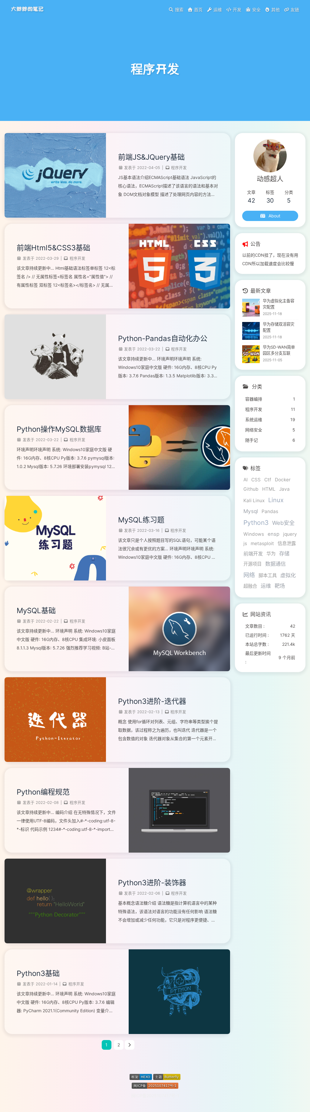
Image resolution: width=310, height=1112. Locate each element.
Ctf (267, 480)
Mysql (250, 511)
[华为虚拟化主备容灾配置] (251, 308)
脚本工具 (268, 575)
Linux (276, 500)
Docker (283, 480)
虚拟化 (288, 575)
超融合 (250, 586)
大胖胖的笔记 (27, 9)
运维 (266, 586)
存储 (284, 553)
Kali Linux (254, 500)
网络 (249, 575)
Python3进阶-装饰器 (152, 882)
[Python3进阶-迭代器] (55, 760)
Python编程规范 (43, 792)
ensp (273, 534)
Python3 (256, 522)
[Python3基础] (179, 1032)
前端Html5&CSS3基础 (53, 247)
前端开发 (253, 554)
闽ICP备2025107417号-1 (155, 1095)
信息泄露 (287, 543)
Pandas (270, 511)
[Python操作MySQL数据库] (179, 488)
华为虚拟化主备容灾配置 (278, 303)
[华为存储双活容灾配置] (251, 331)
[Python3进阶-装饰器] (55, 941)
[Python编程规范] (179, 851)
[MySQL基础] (179, 669)
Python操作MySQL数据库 (59, 429)
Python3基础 (38, 973)
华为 (270, 554)
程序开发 (179, 167)
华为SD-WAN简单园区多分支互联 (279, 350)
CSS (256, 480)
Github (251, 489)
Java (284, 489)
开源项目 (252, 564)
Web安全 (283, 522)
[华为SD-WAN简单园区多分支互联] (251, 354)
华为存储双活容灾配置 (278, 327)
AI (245, 480)
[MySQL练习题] (55, 578)
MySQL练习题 (141, 519)
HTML (268, 489)
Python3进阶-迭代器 (152, 701)
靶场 (280, 586)
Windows (253, 534)
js (245, 543)
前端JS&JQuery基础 (151, 157)
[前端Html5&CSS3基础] (179, 306)
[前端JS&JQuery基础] (55, 216)
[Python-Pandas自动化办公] (55, 397)
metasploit (262, 543)
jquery (290, 534)
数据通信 (275, 564)
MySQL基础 (36, 610)
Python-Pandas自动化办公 (162, 338)
